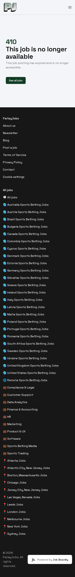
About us (9, 126)
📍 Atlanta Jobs (14, 461)
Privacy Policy (12, 162)
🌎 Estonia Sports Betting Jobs (25, 263)
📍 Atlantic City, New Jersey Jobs (26, 468)
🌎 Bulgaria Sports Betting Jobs (25, 227)
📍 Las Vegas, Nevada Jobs (21, 497)
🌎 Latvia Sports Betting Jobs (24, 307)
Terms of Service (14, 155)
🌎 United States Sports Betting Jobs (29, 373)
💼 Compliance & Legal (18, 387)
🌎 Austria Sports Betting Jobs (24, 212)
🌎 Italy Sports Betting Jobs (22, 300)
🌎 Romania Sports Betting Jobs (25, 336)
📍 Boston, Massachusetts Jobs (25, 475)
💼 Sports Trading (15, 453)
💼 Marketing (12, 424)
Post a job (10, 148)
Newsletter (10, 133)
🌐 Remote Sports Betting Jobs (25, 380)
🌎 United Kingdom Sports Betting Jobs (31, 365)
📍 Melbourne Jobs (16, 519)
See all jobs (16, 80)
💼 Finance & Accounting (20, 409)
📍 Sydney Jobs (14, 534)
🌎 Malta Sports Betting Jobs (23, 314)
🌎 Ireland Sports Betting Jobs (24, 292)
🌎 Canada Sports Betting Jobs (25, 234)
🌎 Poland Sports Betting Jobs (24, 322)
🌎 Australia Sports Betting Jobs (26, 205)
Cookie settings (13, 177)
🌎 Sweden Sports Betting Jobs (25, 351)
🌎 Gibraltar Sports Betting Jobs (26, 278)
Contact (9, 169)
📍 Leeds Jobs (13, 504)
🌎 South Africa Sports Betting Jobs (28, 344)
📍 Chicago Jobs (14, 482)
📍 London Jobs (14, 512)
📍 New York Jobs (15, 526)
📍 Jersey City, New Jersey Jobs (25, 490)
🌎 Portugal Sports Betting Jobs (25, 329)
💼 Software (12, 439)
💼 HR (7, 417)
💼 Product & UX (14, 431)
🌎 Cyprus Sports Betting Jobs (24, 248)
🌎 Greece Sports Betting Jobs (24, 285)
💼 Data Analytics (15, 402)
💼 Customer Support (18, 395)
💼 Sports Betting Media (20, 446)
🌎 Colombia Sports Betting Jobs (26, 241)
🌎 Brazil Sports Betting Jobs (23, 219)
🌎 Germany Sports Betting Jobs (26, 270)
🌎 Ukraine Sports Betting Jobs (25, 358)
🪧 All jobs (10, 197)
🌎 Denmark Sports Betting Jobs (26, 256)
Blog (6, 140)
